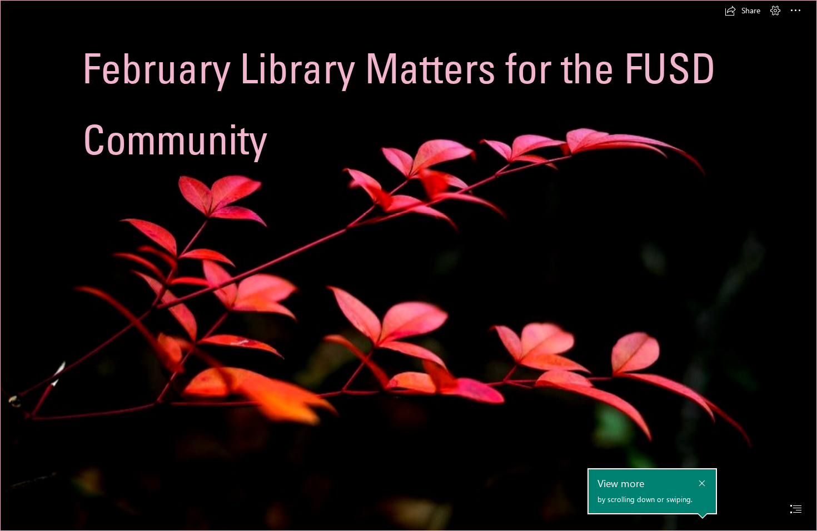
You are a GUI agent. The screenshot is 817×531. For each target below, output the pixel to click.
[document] (408, 265)
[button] (742, 11)
